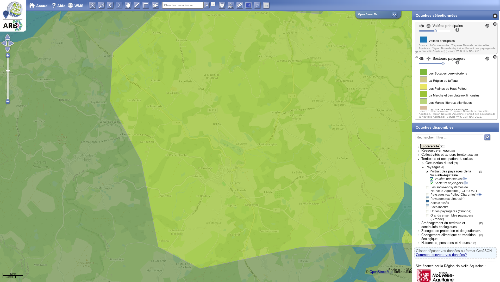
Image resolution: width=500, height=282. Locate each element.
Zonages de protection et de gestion (448, 231)
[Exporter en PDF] (231, 5)
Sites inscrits (439, 207)
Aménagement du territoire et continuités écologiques (443, 225)
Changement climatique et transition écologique (448, 237)
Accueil (42, 6)
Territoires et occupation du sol (444, 159)
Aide (59, 6)
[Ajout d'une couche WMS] (155, 5)
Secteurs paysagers (449, 183)
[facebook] (248, 5)
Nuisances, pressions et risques (445, 243)
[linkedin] (266, 5)
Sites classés (439, 203)
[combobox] (213, 4)
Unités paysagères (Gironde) (450, 211)
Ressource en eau (435, 150)
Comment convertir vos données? (441, 255)
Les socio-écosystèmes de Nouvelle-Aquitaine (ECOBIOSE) (453, 189)
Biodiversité (430, 146)
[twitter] (257, 5)
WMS (78, 6)
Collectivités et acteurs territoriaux (447, 155)
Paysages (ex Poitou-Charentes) (453, 194)
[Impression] (222, 5)
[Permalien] (239, 5)
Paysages (433, 167)
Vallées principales (448, 179)
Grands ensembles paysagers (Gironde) (451, 217)
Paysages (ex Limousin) (447, 199)
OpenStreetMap (381, 272)
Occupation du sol (439, 163)
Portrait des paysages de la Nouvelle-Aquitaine (450, 173)
